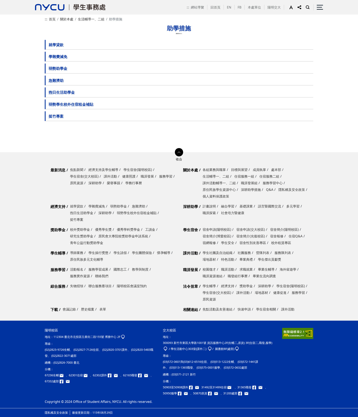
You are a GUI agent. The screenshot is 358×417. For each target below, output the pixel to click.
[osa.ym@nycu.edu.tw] (68, 381)
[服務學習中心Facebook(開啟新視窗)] (181, 393)
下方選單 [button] (179, 152)
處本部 (276, 169)
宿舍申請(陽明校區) (217, 229)
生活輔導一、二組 (91, 19)
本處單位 (254, 7)
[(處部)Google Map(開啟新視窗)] (236, 348)
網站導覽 (197, 7)
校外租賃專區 (281, 242)
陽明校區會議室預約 (132, 286)
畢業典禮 (246, 259)
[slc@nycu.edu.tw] (187, 393)
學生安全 (227, 242)
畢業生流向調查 (264, 276)
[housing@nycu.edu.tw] (230, 387)
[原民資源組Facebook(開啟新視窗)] (211, 393)
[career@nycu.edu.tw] (147, 375)
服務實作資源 (80, 276)
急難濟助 (56, 80)
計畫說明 (209, 206)
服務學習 (165, 176)
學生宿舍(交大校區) (84, 176)
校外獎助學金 (80, 229)
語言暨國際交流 (269, 206)
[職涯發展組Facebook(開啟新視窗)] (141, 375)
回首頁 (215, 7)
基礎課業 (246, 206)
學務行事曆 (133, 183)
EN (229, 7)
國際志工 (120, 269)
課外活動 (110, 176)
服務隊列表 (283, 252)
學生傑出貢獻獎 (269, 259)
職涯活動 (227, 269)
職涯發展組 (249, 183)
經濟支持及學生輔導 (103, 169)
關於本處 (66, 19)
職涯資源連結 (213, 276)
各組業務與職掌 (214, 169)
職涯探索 (209, 213)
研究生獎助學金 (81, 236)
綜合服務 (58, 286)
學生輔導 (58, 252)
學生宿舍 (190, 229)
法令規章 (190, 286)
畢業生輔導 (266, 269)
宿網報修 (209, 242)
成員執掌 (259, 169)
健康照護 (128, 176)
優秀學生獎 (103, 229)
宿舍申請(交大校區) (250, 229)
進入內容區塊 (10, 2)
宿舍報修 (276, 236)
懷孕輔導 (163, 252)
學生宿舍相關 (266, 309)
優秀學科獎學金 (128, 229)
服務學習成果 (98, 269)
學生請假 (120, 252)
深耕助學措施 (251, 189)
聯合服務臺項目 (100, 286)
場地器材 (209, 259)
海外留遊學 (288, 269)
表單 (102, 309)
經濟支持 (58, 206)
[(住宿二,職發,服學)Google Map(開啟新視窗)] (165, 348)
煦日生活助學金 (62, 92)
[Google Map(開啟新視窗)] (123, 336)
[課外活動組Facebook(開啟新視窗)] (111, 375)
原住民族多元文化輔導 (86, 259)
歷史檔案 (87, 309)
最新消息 (58, 169)
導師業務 (76, 252)
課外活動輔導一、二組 (219, 183)
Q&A (269, 189)
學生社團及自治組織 (217, 252)
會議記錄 (69, 309)
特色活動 (227, 259)
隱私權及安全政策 (291, 189)
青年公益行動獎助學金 (86, 242)
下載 (54, 309)
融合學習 (227, 206)
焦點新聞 (76, 169)
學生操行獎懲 (98, 252)
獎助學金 (58, 229)
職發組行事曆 (238, 276)
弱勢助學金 (58, 68)
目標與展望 (239, 169)
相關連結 (190, 309)
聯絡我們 (101, 276)
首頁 (52, 19)
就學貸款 (56, 44)
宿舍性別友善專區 (252, 242)
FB (239, 7)
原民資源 (76, 183)
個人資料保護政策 (216, 196)
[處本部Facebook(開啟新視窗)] (63, 381)
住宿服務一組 (244, 176)
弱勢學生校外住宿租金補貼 (71, 104)
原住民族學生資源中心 (219, 189)
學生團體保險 (142, 252)
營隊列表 (262, 252)
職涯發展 (147, 176)
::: (188, 7)
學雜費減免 (58, 56)
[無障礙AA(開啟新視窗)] (297, 335)
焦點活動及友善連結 (217, 309)
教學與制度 (140, 269)
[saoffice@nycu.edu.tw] (247, 393)
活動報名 (76, 269)
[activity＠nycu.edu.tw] (198, 387)
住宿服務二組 (269, 176)
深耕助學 (95, 183)
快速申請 (244, 309)
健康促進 (280, 292)
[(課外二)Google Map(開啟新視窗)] (209, 348)
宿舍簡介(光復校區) (250, 236)
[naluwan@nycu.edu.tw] (217, 393)
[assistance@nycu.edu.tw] (63, 375)
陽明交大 (274, 7)
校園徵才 (209, 269)
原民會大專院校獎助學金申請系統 (123, 236)
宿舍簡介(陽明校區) (284, 229)
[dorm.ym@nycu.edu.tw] (87, 375)
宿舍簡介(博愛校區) (217, 236)
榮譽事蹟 (113, 183)
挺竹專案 (56, 116)
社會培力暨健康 (232, 213)
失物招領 (76, 286)
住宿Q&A (295, 236)
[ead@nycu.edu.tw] (117, 375)
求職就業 (246, 269)
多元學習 (293, 206)
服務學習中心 (273, 183)
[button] (293, 7)
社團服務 (244, 252)
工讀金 (150, 229)
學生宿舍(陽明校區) (137, 169)
